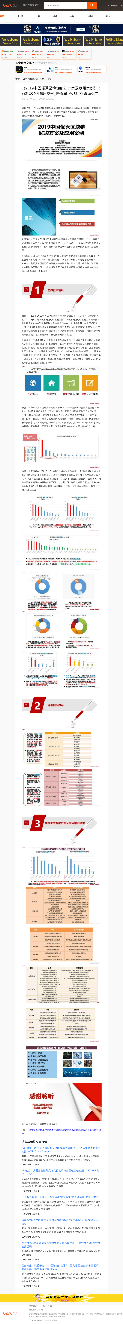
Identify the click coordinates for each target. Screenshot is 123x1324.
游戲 (55, 16)
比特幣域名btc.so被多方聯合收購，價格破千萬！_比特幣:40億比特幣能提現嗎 (61, 1244)
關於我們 (47, 1306)
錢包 (108, 16)
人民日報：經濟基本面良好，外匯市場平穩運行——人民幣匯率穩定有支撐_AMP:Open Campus (61, 1149)
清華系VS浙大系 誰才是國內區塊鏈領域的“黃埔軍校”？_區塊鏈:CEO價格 (60, 1222)
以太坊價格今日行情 (33, 79)
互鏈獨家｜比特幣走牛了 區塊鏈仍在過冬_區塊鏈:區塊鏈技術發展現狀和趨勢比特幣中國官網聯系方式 (60, 1267)
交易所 (90, 16)
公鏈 (38, 16)
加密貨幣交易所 (50, 1320)
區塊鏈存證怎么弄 (67, 1130)
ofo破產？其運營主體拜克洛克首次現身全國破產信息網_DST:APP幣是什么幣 (60, 1172)
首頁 (2, 16)
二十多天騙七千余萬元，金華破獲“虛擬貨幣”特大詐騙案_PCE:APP (60, 1197)
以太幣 (20, 16)
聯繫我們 (33, 1306)
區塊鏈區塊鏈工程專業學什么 (43, 1130)
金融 (72, 16)
